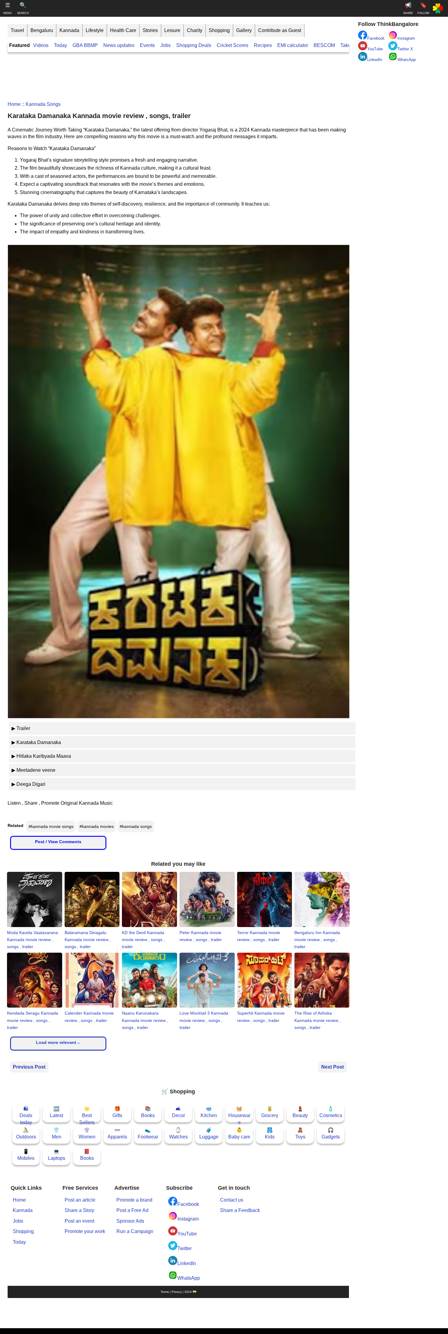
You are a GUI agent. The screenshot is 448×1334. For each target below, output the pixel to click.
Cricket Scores (232, 45)
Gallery (244, 30)
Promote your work (85, 1231)
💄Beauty (300, 1112)
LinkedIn (186, 1263)
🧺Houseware (239, 1114)
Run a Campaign (134, 1231)
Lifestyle (95, 30)
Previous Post (29, 1067)
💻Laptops (56, 1155)
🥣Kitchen (209, 1112)
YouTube (187, 1233)
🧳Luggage (209, 1133)
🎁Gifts (117, 1112)
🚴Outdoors (26, 1133)
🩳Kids (270, 1133)
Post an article (80, 1200)
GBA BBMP (85, 45)
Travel (17, 30)
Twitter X (405, 49)
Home (14, 104)
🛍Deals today (26, 1114)
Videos (40, 45)
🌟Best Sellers (86, 1114)
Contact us (231, 1200)
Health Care (123, 30)
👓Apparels (117, 1133)
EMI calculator (292, 45)
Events (147, 45)
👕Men (56, 1133)
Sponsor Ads (130, 1221)
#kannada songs (136, 826)
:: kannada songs (41, 104)
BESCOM (324, 45)
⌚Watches (178, 1133)
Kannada (69, 30)
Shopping (219, 30)
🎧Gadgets (331, 1133)
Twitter (184, 1248)
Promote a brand (134, 1200)
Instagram (188, 1218)
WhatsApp (188, 1278)
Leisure (172, 30)
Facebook (188, 1204)
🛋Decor (178, 1112)
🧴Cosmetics (330, 1112)
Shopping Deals (194, 45)
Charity (194, 30)
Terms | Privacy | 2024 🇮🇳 (178, 1291)
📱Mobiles (25, 1155)
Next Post (332, 1067)
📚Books (148, 1112)
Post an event (79, 1221)
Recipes (263, 45)
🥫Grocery (269, 1112)
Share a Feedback (240, 1210)
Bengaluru (41, 30)
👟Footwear (148, 1133)
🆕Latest (56, 1112)
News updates (118, 45)
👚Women (87, 1133)
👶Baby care (239, 1133)
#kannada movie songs (51, 826)
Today (60, 45)
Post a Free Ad (132, 1210)
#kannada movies (97, 826)
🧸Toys (300, 1133)
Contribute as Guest (279, 30)
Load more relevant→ (58, 1042)
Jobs (165, 45)
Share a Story (79, 1210)
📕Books (87, 1155)
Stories (150, 30)
